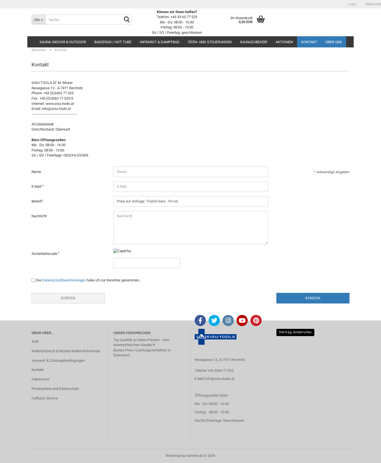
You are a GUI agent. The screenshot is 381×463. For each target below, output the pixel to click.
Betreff (37, 201)
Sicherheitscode (45, 254)
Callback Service (45, 398)
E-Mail (37, 186)
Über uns (333, 42)
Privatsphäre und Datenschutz (55, 389)
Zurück (68, 298)
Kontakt (309, 42)
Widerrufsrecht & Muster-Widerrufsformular (66, 351)
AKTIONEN (284, 42)
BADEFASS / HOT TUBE (112, 42)
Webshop (173, 456)
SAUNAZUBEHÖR (253, 42)
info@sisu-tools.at (219, 379)
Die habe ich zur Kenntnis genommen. (88, 280)
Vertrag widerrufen (295, 332)
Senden (312, 298)
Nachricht (39, 216)
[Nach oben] (365, 454)
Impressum (41, 379)
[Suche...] (126, 20)
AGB (35, 341)
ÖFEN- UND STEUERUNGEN (210, 42)
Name (36, 172)
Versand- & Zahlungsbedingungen (58, 360)
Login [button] (351, 4)
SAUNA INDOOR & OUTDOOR (63, 42)
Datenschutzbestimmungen (64, 280)
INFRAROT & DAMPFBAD (160, 42)
